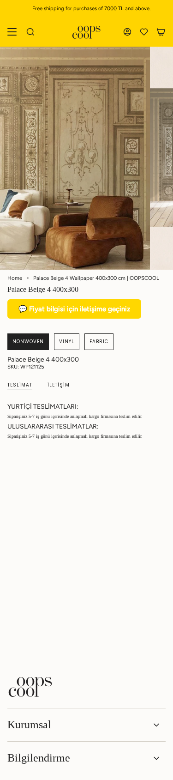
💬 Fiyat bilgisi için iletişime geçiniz (74, 309)
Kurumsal (29, 725)
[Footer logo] (30, 686)
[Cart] (161, 31)
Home (14, 278)
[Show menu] (12, 31)
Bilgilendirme (38, 758)
